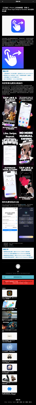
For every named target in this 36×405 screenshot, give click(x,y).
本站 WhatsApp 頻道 (9, 277)
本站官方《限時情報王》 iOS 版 (11, 281)
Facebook (21, 282)
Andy (18, 271)
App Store (11, 246)
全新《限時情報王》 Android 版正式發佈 (13, 79)
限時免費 (14, 41)
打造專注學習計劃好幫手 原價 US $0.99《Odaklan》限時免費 (18, 257)
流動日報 (18, 1)
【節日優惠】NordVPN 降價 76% (11, 77)
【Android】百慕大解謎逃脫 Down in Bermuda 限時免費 (17, 253)
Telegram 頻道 (15, 282)
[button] (2, 1)
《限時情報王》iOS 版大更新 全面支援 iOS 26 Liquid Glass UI (18, 73)
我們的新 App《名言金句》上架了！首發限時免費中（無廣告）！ (18, 75)
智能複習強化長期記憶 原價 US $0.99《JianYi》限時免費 (17, 255)
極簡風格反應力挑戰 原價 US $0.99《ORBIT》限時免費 (17, 251)
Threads (26, 282)
